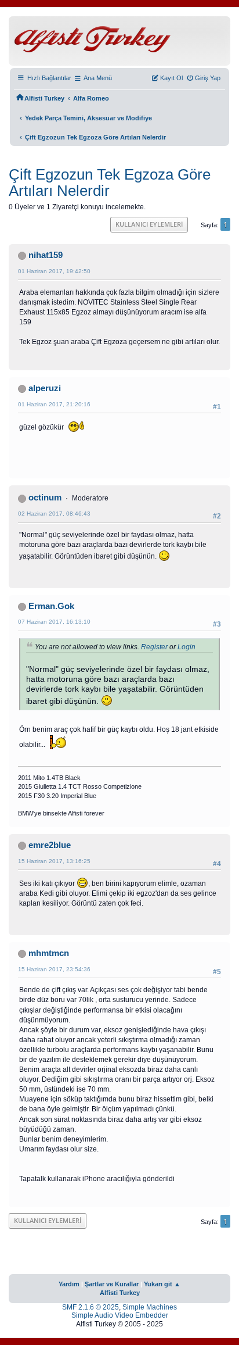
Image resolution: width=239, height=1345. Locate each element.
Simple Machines (149, 1307)
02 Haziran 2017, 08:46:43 (54, 513)
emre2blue (49, 845)
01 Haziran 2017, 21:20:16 (54, 404)
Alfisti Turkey (120, 1292)
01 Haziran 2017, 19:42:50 (54, 271)
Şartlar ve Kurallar (112, 1283)
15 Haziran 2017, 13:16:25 (54, 861)
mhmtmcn (48, 953)
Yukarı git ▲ (162, 1283)
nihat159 (45, 255)
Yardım (69, 1283)
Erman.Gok (51, 606)
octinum (44, 497)
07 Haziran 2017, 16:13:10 (54, 621)
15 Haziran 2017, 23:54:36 (54, 969)
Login (186, 647)
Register (154, 647)
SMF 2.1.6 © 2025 (90, 1307)
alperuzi (44, 388)
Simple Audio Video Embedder (119, 1315)
